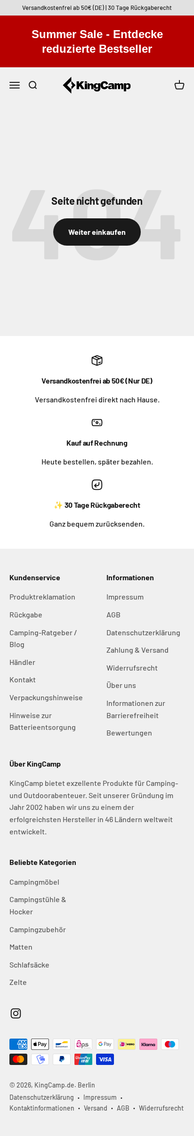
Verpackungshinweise (46, 697)
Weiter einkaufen (97, 231)
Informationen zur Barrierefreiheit (135, 709)
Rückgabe (25, 614)
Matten (20, 946)
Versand (95, 1108)
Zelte (18, 981)
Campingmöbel (34, 881)
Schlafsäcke (29, 964)
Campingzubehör (37, 929)
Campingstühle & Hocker (37, 905)
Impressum (125, 596)
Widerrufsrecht (132, 667)
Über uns (121, 684)
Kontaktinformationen (41, 1108)
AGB (113, 614)
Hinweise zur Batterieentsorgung (42, 721)
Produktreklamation (42, 596)
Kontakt (22, 679)
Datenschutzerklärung (143, 632)
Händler (22, 661)
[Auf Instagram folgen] (15, 1013)
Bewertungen (129, 732)
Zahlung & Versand (137, 649)
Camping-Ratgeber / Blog (43, 638)
